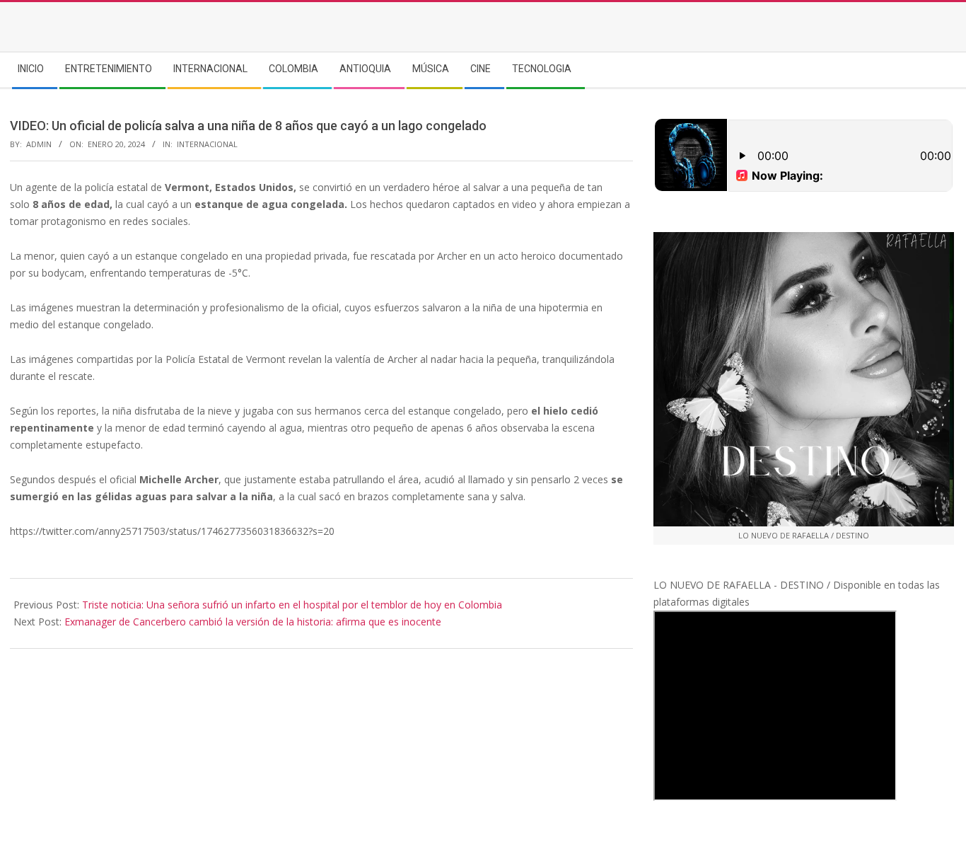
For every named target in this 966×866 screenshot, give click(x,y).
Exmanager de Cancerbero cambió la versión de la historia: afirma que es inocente (252, 621)
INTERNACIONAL (207, 144)
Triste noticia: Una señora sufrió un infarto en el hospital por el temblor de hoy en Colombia (292, 604)
